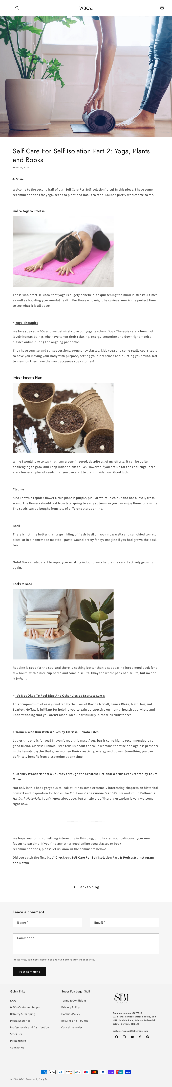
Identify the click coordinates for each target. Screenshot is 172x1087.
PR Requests (18, 1041)
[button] (17, 8)
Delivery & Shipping (22, 1014)
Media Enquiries (20, 1020)
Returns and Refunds (74, 1020)
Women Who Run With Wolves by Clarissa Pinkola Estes (57, 732)
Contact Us (17, 1047)
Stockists (16, 1034)
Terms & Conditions (73, 1000)
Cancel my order (71, 1027)
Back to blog (88, 887)
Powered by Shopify (36, 1079)
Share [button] (20, 179)
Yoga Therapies (26, 322)
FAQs (13, 1000)
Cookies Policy (70, 1014)
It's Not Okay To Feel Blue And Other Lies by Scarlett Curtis (60, 695)
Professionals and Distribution (29, 1027)
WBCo (22, 1079)
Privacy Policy (70, 1007)
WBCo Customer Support (26, 1007)
